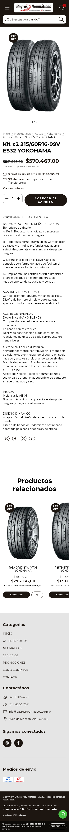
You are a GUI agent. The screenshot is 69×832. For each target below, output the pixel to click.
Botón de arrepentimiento (39, 809)
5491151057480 (19, 697)
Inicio (6, 133)
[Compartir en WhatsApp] (7, 439)
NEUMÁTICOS (12, 648)
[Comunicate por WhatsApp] (62, 814)
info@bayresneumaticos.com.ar (30, 711)
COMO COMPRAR (15, 670)
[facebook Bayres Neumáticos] (18, 743)
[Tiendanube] (15, 815)
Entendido (58, 826)
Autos (39, 133)
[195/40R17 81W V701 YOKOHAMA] (37, 595)
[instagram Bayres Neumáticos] (7, 743)
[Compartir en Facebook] (15, 440)
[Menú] (7, 7)
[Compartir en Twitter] (24, 440)
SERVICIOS (10, 655)
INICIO (7, 633)
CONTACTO (11, 677)
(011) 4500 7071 (19, 704)
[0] (61, 8)
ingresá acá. (11, 809)
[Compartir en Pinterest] (32, 440)
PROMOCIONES (14, 662)
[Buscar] (61, 19)
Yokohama (54, 133)
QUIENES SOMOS (15, 641)
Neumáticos (22, 133)
